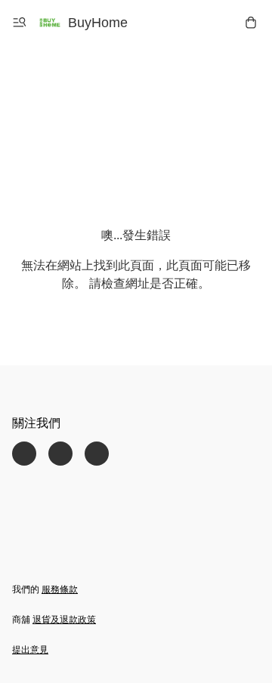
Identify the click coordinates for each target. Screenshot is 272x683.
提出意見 (30, 650)
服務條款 (60, 589)
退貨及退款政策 (64, 619)
